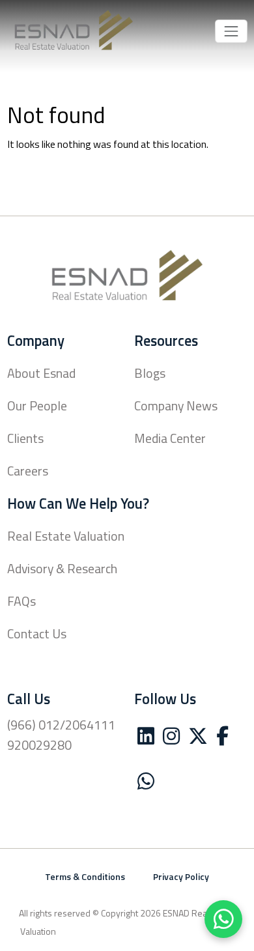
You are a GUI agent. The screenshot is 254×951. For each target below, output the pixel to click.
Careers (27, 472)
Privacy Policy (181, 878)
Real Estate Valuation (65, 537)
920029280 (39, 746)
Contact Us (36, 635)
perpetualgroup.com (194, 932)
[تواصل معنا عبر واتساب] (223, 919)
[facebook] (222, 739)
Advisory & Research (62, 569)
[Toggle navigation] (231, 31)
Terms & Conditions (85, 878)
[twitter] (198, 739)
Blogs (149, 374)
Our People (37, 407)
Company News (176, 407)
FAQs (21, 602)
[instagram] (171, 739)
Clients (25, 439)
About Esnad (41, 374)
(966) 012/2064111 (61, 726)
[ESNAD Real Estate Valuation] (73, 31)
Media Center (170, 439)
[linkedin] (145, 739)
